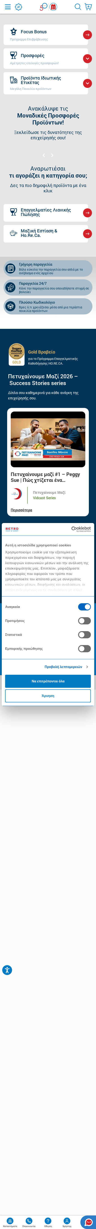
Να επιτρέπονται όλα (48, 681)
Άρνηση (48, 696)
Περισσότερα (21, 510)
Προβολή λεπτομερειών (63, 667)
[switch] (84, 620)
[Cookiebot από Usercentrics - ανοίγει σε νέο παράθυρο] (71, 529)
